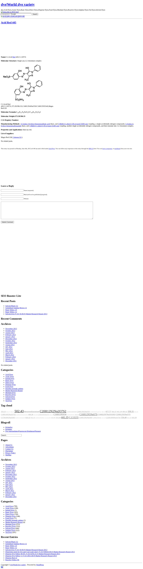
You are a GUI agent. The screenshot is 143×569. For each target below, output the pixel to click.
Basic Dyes (9, 381)
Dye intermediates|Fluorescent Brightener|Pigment (23, 431)
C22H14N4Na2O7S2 (113, 417)
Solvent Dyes (10, 397)
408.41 (103, 411)
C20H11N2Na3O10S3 (22, 414)
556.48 (124, 417)
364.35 (114, 412)
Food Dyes (9, 387)
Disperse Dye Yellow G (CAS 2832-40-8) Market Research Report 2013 (31, 556)
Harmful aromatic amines (14, 389)
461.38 (119, 412)
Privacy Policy (10, 453)
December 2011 (11, 361)
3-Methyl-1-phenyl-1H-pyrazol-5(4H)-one (73, 124)
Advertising (9, 447)
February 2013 (10, 335)
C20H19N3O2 (70, 414)
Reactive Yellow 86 (12, 560)
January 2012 (10, 359)
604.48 (136, 411)
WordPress (40, 565)
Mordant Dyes (10, 393)
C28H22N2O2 (97, 417)
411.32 (129, 417)
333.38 (35, 414)
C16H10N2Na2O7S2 (95, 411)
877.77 (108, 412)
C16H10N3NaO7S (43, 414)
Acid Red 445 (8, 22)
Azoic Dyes (9, 377)
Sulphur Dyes (10, 399)
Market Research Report (14, 391)
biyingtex (8, 429)
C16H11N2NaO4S (20, 417)
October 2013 (10, 331)
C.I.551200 (48, 417)
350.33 (3, 412)
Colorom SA (17, 137)
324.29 (103, 417)
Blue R (33, 417)
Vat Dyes (8, 401)
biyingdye (8, 427)
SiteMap (8, 455)
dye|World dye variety (18, 4)
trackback (117, 148)
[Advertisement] (15, 40)
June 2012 (9, 349)
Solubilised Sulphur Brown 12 (16, 308)
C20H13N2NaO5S (83, 412)
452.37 (8, 411)
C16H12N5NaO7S (88, 414)
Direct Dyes (9, 383)
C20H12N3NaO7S (123, 414)
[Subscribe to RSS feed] (10, 12)
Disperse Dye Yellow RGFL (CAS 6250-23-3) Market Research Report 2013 (32, 554)
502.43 (19, 411)
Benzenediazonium (31, 412)
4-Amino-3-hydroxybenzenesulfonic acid (35, 124)
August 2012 (10, 345)
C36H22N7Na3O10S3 (106, 414)
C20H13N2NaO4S (85, 417)
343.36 (77, 414)
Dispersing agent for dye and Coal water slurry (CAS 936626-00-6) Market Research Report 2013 (40, 552)
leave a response (107, 148)
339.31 (131, 411)
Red (14, 57)
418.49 (53, 417)
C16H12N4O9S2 (39, 417)
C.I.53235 (74, 417)
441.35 (64, 417)
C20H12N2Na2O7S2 (53, 411)
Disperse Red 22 (11, 558)
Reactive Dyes (10, 395)
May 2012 (9, 351)
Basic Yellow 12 (11, 312)
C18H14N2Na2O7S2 (8, 414)
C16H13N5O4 (60, 414)
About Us (8, 445)
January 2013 (10, 337)
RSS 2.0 (91, 148)
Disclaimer (9, 451)
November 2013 (11, 329)
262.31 (12, 411)
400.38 (30, 414)
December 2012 (11, 339)
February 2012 (10, 357)
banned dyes (9, 379)
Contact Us (9, 449)
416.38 (134, 417)
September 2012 (11, 343)
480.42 (124, 412)
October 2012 (10, 341)
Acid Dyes (52, 148)
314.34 (58, 417)
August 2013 (10, 333)
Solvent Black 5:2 (11, 306)
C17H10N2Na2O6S (8, 417)
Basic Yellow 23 (11, 310)
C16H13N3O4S (71, 412)
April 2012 (9, 353)
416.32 (27, 417)
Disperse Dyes (10, 385)
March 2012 (9, 355)
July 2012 (8, 347)
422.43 (51, 414)
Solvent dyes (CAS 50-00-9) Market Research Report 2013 (26, 314)
